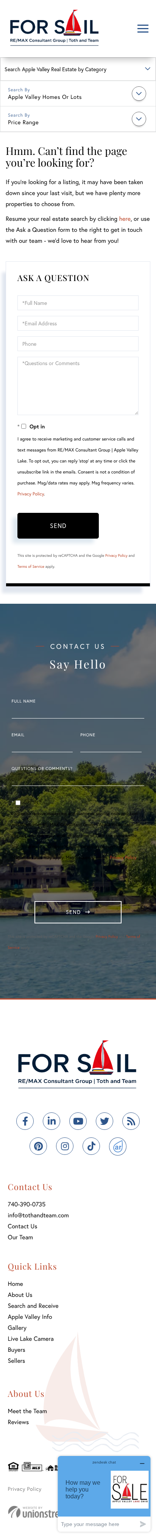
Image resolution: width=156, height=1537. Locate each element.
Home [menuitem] (15, 1284)
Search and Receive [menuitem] (33, 1306)
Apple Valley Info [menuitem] (30, 1317)
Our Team (20, 1237)
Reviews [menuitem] (18, 1422)
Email (18, 735)
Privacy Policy (30, 494)
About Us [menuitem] (20, 1295)
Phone (87, 735)
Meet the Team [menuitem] (27, 1411)
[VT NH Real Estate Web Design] (49, 1512)
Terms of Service (30, 566)
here (124, 219)
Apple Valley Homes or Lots (45, 97)
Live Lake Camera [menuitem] (31, 1339)
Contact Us (22, 1226)
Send (58, 526)
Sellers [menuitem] (16, 1361)
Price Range (23, 122)
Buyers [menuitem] (16, 1350)
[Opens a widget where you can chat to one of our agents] (104, 1493)
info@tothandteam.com (38, 1215)
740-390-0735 (27, 1204)
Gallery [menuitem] (17, 1328)
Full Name (24, 701)
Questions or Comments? (42, 769)
